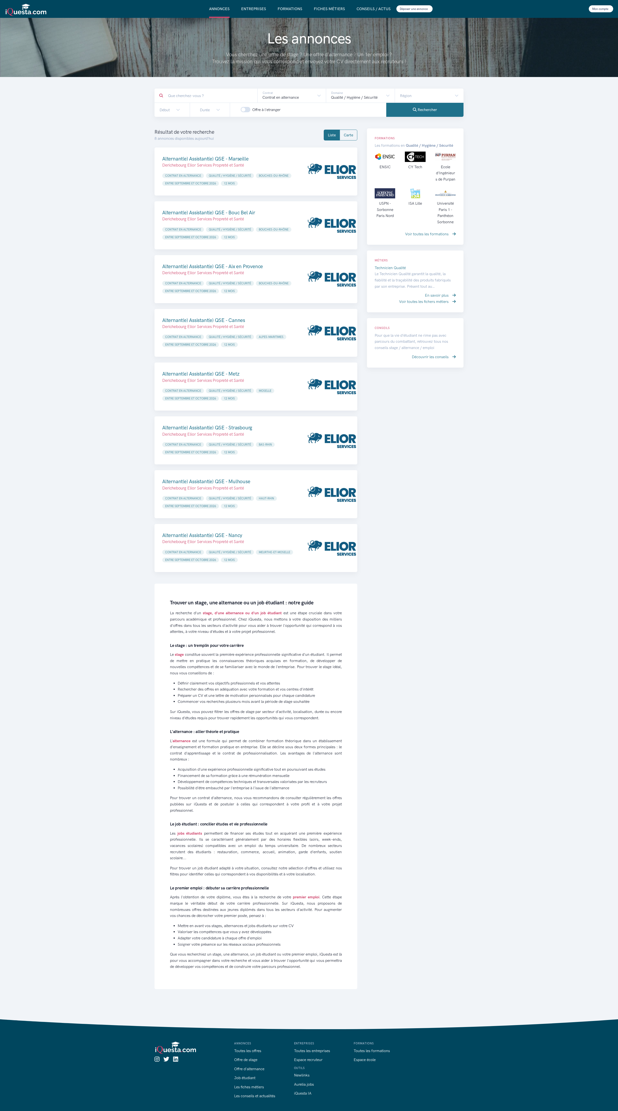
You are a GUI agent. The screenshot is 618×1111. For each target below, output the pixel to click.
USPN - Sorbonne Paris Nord (385, 209)
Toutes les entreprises (312, 1050)
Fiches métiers (329, 9)
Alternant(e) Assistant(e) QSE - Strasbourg (207, 428)
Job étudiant (244, 1078)
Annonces (219, 9)
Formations (290, 9)
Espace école (365, 1059)
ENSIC (385, 167)
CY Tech (415, 167)
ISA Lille (415, 203)
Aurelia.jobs (304, 1084)
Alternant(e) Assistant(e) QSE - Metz (200, 374)
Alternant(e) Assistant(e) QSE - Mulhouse (206, 481)
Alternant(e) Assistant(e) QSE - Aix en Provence (212, 266)
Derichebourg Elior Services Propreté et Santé (203, 165)
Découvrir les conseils (430, 357)
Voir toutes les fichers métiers (424, 301)
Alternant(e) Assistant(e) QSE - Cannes (203, 320)
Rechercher (427, 109)
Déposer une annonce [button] (414, 9)
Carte (348, 135)
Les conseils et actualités (254, 1096)
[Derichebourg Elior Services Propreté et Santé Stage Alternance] (332, 171)
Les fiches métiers (249, 1087)
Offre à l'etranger (266, 109)
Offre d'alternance (249, 1069)
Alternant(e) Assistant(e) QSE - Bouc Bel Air (208, 213)
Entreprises (253, 9)
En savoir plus (437, 295)
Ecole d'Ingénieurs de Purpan (445, 173)
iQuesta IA (302, 1093)
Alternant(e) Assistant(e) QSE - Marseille (205, 159)
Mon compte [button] (600, 9)
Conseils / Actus (374, 9)
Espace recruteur (308, 1059)
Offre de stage (245, 1059)
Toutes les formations (372, 1050)
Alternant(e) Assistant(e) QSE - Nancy (202, 535)
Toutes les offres (247, 1050)
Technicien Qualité (390, 268)
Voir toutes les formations (427, 234)
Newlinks (301, 1075)
